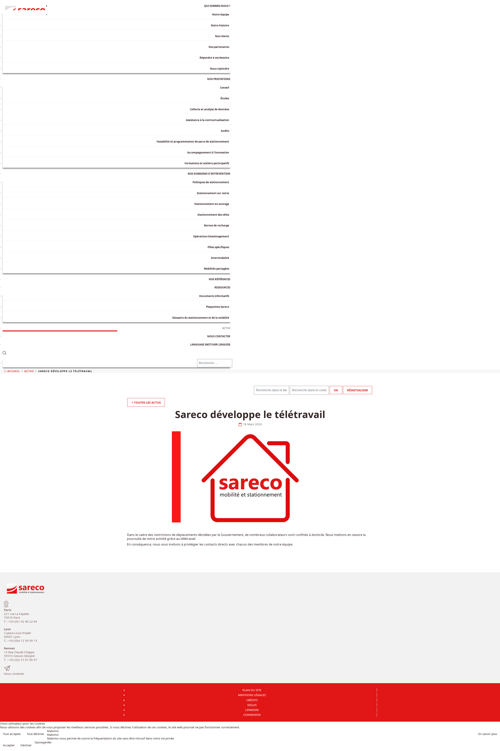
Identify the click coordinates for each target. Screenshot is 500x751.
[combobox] (214, 363)
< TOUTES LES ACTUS (146, 402)
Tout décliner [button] (35, 734)
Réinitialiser (357, 390)
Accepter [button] (9, 745)
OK (336, 390)
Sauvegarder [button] (43, 742)
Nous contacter (14, 674)
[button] (117, 352)
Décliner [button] (26, 745)
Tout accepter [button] (12, 734)
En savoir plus (487, 734)
